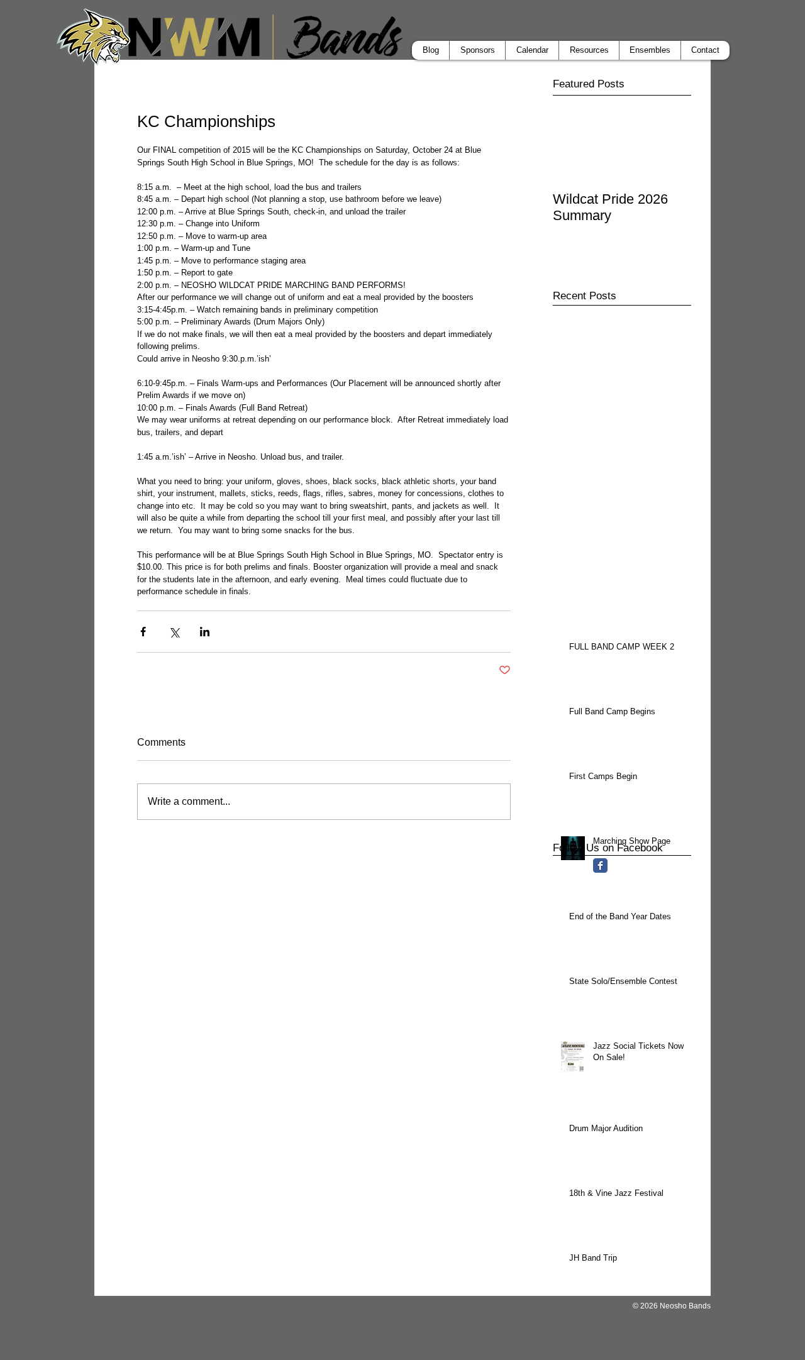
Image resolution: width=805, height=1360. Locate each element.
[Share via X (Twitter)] (174, 632)
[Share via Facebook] (143, 632)
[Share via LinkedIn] (205, 632)
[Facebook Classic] (600, 865)
